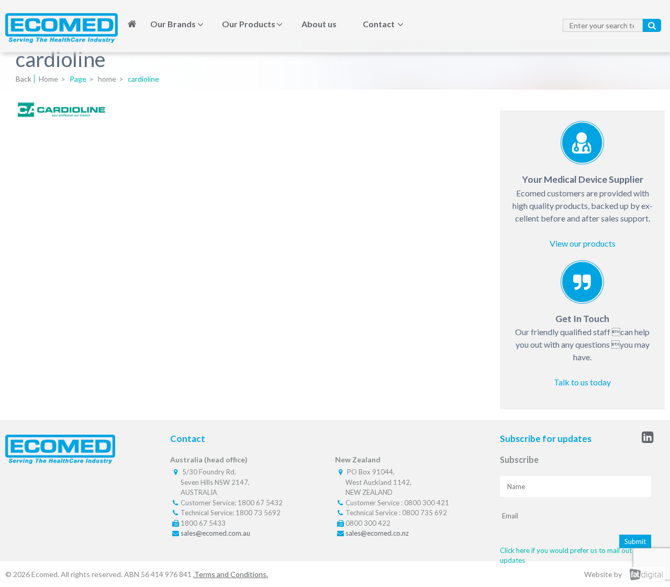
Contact (379, 24)
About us (319, 24)
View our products (583, 243)
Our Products (248, 24)
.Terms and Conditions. (230, 574)
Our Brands (173, 24)
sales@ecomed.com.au (215, 533)
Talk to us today (582, 382)
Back (23, 78)
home (107, 78)
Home (132, 24)
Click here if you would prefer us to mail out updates (566, 555)
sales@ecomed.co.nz (377, 533)
